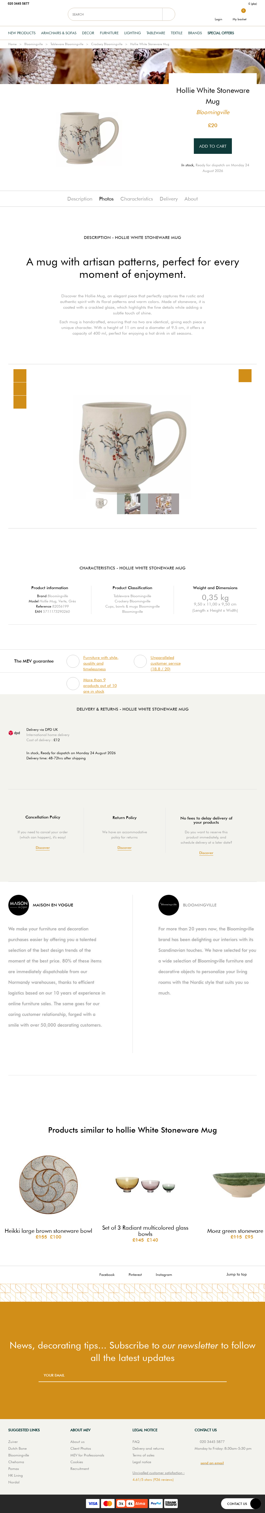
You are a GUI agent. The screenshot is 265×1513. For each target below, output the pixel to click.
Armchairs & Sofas (58, 33)
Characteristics (136, 199)
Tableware (155, 33)
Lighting (132, 33)
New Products (21, 33)
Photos (106, 199)
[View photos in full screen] (245, 375)
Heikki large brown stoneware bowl (48, 1231)
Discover (43, 848)
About (191, 199)
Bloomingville (33, 44)
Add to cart (212, 146)
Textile (176, 33)
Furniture (109, 33)
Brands (195, 33)
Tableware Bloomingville (66, 44)
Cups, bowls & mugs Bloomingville (132, 606)
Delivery (169, 199)
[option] (132, 446)
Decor (88, 33)
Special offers (221, 33)
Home (12, 44)
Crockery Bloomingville (106, 44)
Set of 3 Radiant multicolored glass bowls (145, 1231)
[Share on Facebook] (19, 389)
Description (79, 199)
